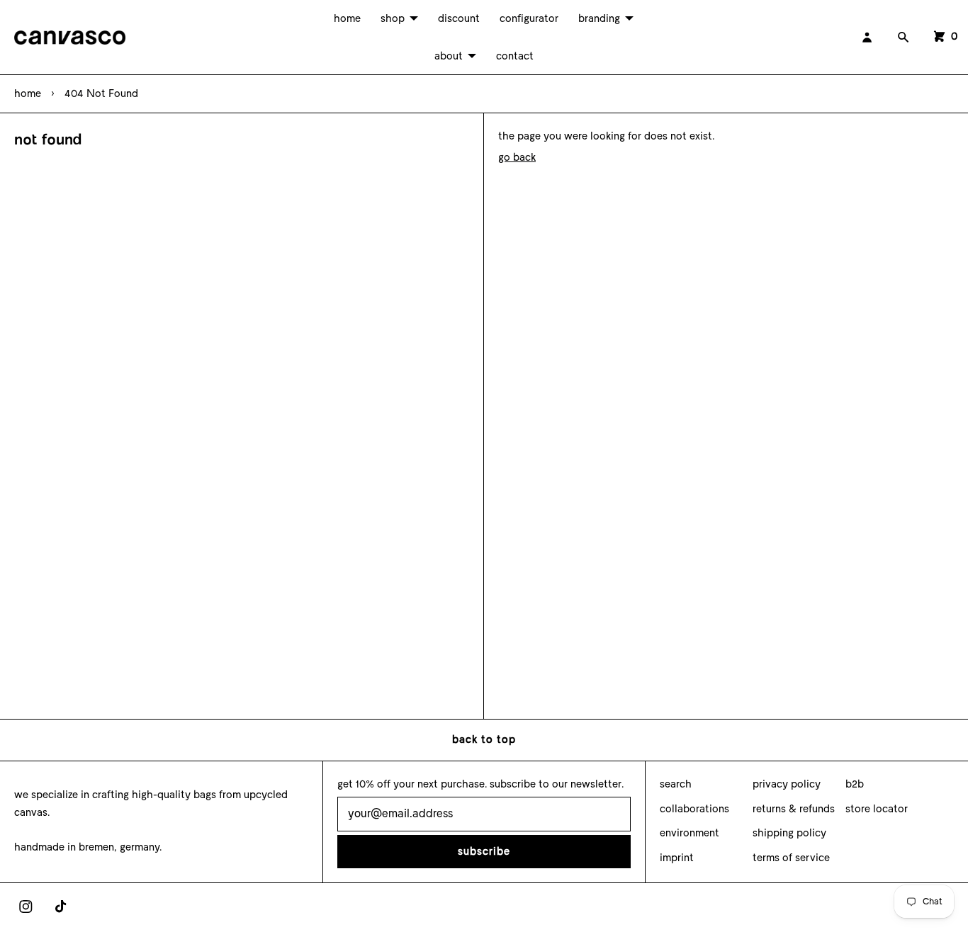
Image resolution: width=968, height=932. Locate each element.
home (347, 18)
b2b (854, 784)
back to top (484, 739)
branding (599, 18)
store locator (876, 808)
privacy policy (787, 784)
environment (689, 832)
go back (517, 157)
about (448, 56)
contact (515, 56)
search (676, 784)
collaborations (694, 808)
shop (393, 18)
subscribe (484, 851)
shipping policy (789, 832)
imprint (677, 857)
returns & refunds (794, 808)
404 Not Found (101, 93)
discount (459, 18)
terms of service (791, 857)
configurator (529, 18)
